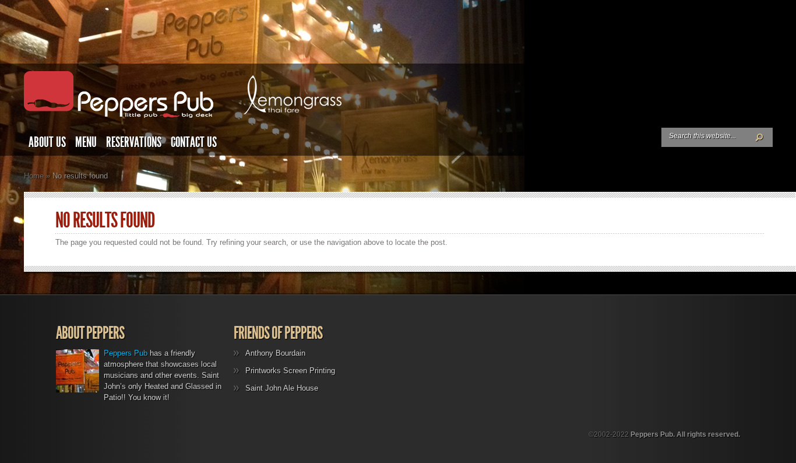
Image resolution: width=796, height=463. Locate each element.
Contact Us (194, 142)
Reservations (133, 142)
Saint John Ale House (281, 388)
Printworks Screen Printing (290, 370)
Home (34, 175)
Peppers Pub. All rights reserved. (685, 434)
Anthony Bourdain (275, 353)
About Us (47, 142)
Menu (86, 142)
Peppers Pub (125, 353)
